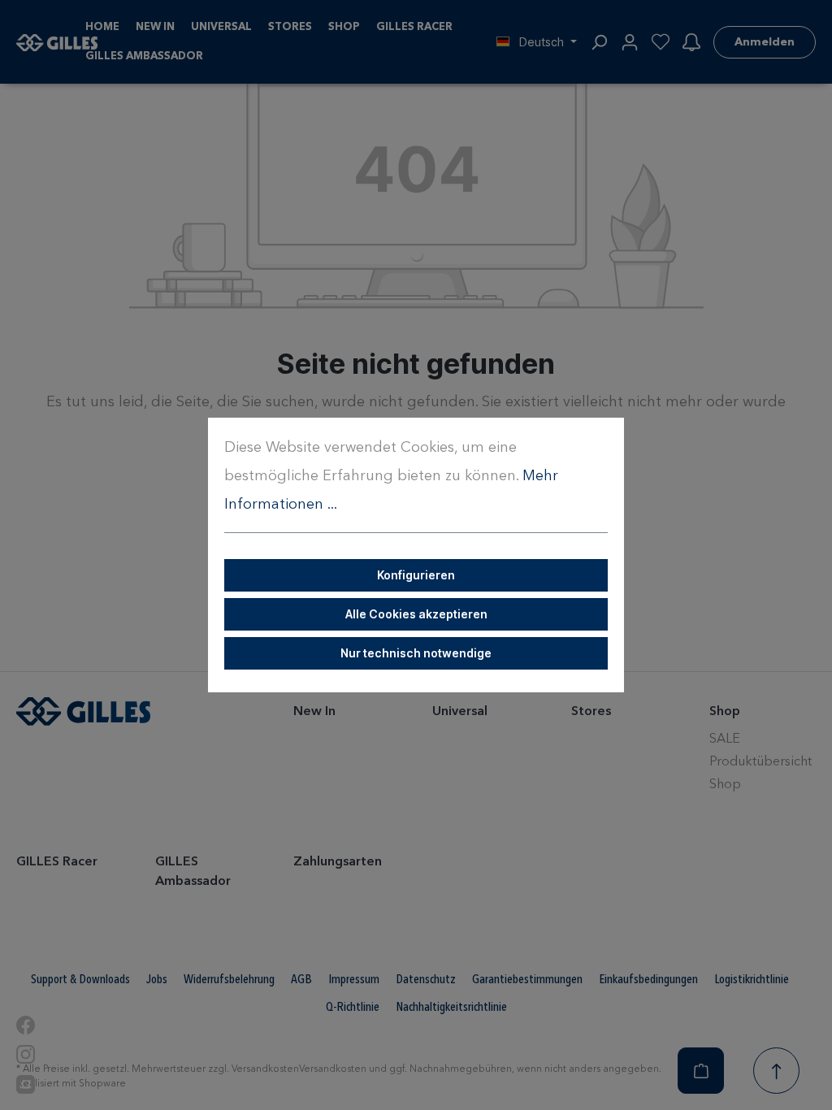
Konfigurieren (416, 575)
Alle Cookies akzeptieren (416, 614)
